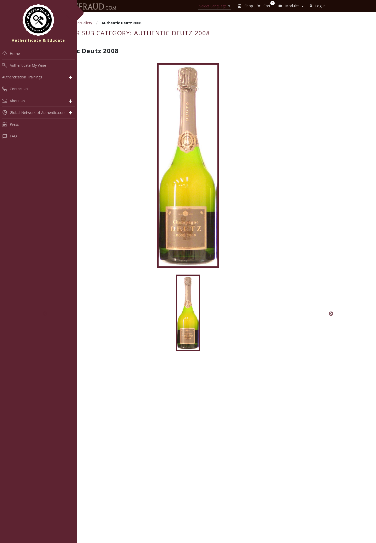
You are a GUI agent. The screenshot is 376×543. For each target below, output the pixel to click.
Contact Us (19, 88)
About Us (17, 100)
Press (14, 124)
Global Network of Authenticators (37, 112)
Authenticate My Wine (28, 65)
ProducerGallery (79, 22)
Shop (248, 5)
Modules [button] (292, 5)
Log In (320, 5)
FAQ (13, 136)
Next (331, 313)
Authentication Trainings (22, 77)
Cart (267, 4)
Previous (45, 313)
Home (15, 53)
